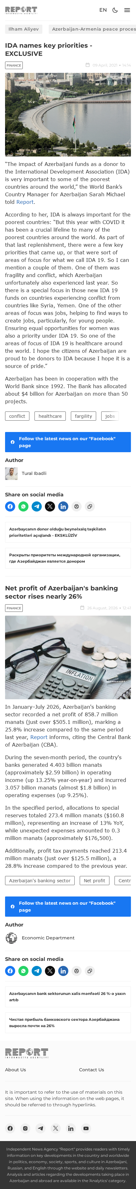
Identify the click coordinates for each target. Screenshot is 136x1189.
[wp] (23, 506)
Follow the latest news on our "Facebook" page (67, 442)
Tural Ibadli (34, 473)
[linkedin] (63, 506)
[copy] (90, 506)
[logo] (21, 10)
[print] (76, 506)
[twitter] (50, 506)
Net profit (94, 880)
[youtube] (86, 1128)
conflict (17, 416)
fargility (83, 416)
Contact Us (91, 1070)
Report (25, 202)
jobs (110, 416)
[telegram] (37, 506)
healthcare (50, 416)
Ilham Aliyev (24, 29)
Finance (14, 65)
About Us (15, 1070)
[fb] (10, 506)
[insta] (25, 1128)
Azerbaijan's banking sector (40, 880)
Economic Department (48, 938)
